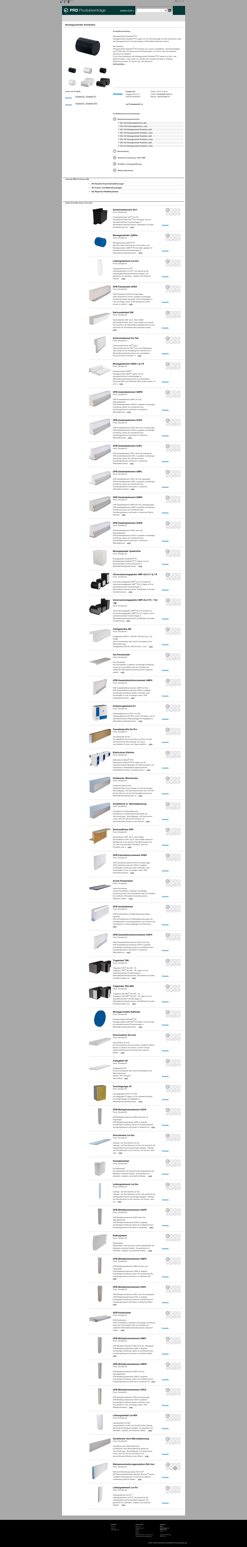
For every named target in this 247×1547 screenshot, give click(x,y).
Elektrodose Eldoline (123, 752)
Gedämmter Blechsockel (125, 778)
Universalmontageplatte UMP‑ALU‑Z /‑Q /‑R (135, 574)
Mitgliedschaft (139, 1528)
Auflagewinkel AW (122, 629)
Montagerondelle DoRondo (126, 1012)
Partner (137, 1529)
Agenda (113, 1528)
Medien (137, 1533)
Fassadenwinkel (121, 1161)
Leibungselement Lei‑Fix (125, 1487)
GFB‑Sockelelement (123, 906)
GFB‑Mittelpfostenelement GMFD (130, 1364)
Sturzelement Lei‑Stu (123, 1135)
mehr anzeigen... (119, 64)
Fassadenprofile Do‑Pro (125, 729)
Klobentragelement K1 (124, 706)
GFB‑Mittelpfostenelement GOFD (130, 1210)
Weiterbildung (115, 1529)
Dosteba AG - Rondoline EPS (86, 104)
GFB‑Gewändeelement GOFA (127, 420)
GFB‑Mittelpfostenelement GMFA (130, 1259)
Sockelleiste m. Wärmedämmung (129, 804)
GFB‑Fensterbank (122, 1312)
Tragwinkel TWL (121, 960)
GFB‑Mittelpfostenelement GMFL (129, 1338)
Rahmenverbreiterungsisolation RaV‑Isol (133, 1464)
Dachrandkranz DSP (123, 829)
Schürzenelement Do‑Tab (125, 338)
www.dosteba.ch (164, 97)
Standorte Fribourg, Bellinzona (165, 1535)
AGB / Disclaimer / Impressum (144, 1534)
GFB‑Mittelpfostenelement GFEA (129, 1389)
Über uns (138, 1526)
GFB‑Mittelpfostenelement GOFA (129, 1109)
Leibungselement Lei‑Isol (126, 261)
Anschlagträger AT (122, 1086)
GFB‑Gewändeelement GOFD (127, 523)
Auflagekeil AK (120, 1061)
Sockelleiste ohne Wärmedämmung (131, 1438)
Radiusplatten (120, 1235)
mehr (132, 227)
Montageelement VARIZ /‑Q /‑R (128, 364)
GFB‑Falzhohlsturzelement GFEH (130, 855)
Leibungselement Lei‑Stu (125, 1184)
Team (137, 1531)
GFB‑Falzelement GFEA (125, 287)
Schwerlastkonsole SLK (125, 210)
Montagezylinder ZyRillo (125, 235)
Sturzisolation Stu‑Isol (124, 1035)
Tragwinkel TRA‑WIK (123, 986)
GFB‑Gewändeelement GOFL (127, 446)
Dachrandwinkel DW (123, 312)
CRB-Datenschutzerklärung (143, 1536)
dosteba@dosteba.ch (164, 94)
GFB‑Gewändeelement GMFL (127, 471)
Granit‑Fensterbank (123, 881)
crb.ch (162, 1531)
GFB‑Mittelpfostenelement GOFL (129, 1287)
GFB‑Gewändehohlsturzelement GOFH (132, 935)
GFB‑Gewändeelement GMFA (127, 497)
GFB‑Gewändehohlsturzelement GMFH (132, 680)
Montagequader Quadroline (127, 551)
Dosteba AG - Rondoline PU (86, 97)
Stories (113, 1526)
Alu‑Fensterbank (121, 654)
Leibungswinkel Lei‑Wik (125, 1415)
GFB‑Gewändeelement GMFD (128, 392)
